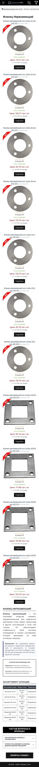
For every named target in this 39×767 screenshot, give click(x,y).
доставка (25, 62)
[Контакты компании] (29, 3)
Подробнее (19, 67)
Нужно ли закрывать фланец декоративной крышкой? (17, 745)
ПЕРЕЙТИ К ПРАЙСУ (19, 755)
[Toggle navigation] (3, 3)
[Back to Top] (35, 763)
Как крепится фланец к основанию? (15, 738)
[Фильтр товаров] (36, 3)
